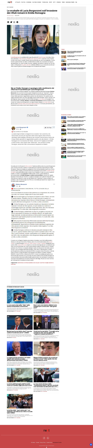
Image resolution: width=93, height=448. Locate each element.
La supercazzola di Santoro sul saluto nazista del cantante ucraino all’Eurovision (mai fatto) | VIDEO (18, 359)
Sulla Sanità (22, 58)
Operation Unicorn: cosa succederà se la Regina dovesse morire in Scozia (76, 156)
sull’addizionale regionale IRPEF (33, 58)
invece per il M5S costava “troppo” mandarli (34, 243)
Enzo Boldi (9, 337)
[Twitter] (47, 437)
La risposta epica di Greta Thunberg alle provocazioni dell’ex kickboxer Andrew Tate (76, 64)
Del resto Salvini (47, 102)
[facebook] (8, 23)
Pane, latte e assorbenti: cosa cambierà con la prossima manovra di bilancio (76, 117)
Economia (28, 2)
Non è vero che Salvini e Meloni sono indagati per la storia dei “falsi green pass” (45, 306)
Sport (50, 2)
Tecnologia (45, 2)
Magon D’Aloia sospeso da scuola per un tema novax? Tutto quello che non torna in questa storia (46, 359)
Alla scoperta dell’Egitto (72, 59)
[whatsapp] (14, 23)
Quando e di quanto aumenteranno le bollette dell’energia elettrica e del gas (76, 144)
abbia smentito (28, 166)
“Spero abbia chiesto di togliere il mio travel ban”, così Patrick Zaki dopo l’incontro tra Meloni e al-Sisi (75, 125)
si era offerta (41, 99)
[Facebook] (43, 437)
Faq (76, 2)
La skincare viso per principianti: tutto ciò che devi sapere (76, 56)
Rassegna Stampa (70, 2)
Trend (63, 2)
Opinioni (59, 2)
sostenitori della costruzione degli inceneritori (28, 103)
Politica (23, 2)
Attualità (17, 2)
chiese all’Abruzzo (22, 245)
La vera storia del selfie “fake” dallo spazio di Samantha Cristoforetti (18, 305)
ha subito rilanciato (26, 64)
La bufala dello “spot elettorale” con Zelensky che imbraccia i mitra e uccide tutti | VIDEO (19, 412)
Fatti (54, 2)
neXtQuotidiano (10, 311)
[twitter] (11, 23)
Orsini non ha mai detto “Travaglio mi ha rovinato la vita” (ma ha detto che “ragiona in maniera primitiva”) (46, 333)
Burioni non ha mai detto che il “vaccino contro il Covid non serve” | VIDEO (19, 332)
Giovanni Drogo (10, 15)
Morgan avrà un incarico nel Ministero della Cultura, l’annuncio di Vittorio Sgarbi (76, 129)
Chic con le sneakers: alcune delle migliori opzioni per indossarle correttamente (75, 52)
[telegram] (17, 23)
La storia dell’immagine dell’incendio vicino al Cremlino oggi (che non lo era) (19, 384)
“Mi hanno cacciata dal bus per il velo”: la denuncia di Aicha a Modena (76, 133)
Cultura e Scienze (36, 2)
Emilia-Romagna (42, 57)
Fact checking (10, 7)
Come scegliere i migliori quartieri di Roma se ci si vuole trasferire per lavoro (76, 148)
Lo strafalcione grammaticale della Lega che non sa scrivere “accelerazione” (76, 68)
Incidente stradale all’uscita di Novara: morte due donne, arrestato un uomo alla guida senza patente (76, 140)
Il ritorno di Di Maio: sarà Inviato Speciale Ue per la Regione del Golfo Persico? (76, 121)
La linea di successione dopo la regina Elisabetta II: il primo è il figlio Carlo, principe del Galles (75, 152)
